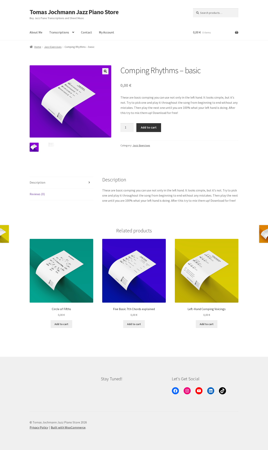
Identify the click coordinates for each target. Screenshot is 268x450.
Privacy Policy (39, 427)
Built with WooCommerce (68, 427)
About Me (36, 32)
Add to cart (149, 127)
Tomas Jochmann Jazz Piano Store (74, 12)
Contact (86, 32)
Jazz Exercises (53, 47)
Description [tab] (37, 182)
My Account (106, 32)
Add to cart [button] (61, 324)
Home (37, 47)
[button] (105, 71)
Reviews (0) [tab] (37, 194)
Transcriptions (59, 32)
